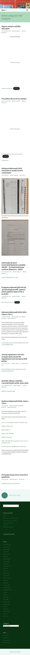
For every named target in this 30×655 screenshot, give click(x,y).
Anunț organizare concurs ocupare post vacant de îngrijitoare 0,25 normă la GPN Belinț (14, 358)
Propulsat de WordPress (15, 652)
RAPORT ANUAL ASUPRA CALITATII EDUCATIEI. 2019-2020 (15, 382)
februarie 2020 (6, 573)
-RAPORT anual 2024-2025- (7, 88)
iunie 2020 (5, 568)
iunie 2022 (5, 556)
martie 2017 (5, 609)
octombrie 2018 (6, 587)
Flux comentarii (6, 640)
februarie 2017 (6, 611)
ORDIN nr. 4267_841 (7, 437)
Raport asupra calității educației (10, 518)
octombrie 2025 (6, 547)
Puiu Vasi (23, 175)
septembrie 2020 (7, 566)
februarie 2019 (6, 585)
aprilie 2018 (5, 597)
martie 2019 (5, 582)
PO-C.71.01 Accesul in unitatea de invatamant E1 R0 (12, 154)
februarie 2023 (6, 554)
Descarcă (16, 88)
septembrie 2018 (7, 590)
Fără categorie (17, 31)
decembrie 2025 (7, 544)
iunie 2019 (5, 580)
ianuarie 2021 (6, 563)
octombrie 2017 (6, 604)
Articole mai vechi (12, 495)
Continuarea (6, 160)
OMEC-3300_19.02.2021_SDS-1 (8, 302)
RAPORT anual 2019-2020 (8, 391)
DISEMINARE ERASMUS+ (8, 527)
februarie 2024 (6, 549)
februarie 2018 (6, 602)
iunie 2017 (5, 606)
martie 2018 (5, 599)
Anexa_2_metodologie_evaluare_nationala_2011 (14, 422)
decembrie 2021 (7, 559)
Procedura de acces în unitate (14, 99)
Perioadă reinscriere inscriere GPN (10, 483)
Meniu (3, 10)
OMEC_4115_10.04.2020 (8, 433)
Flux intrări (5, 638)
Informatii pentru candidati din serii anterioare (14, 446)
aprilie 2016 (5, 616)
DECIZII (4, 516)
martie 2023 (5, 551)
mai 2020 (5, 571)
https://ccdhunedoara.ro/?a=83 (10, 277)
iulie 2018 (5, 592)
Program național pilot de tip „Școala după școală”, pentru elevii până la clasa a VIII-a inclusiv (14, 290)
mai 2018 (5, 594)
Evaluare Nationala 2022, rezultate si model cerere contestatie (12, 170)
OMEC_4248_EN (6, 430)
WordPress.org (6, 642)
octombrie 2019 (6, 578)
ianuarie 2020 (6, 575)
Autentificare (6, 635)
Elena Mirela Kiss (12, 318)
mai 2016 (5, 613)
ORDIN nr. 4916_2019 (7, 426)
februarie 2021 (6, 561)
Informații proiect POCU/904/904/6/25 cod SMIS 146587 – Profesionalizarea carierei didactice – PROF (13, 266)
